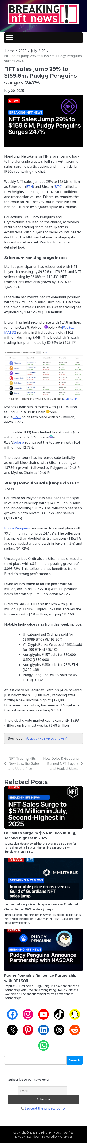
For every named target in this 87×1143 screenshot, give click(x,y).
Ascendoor (32, 1136)
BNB (17, 417)
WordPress (65, 1136)
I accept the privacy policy (45, 1108)
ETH (29, 186)
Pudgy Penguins (17, 528)
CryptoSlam (70, 399)
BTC (58, 186)
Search (74, 1060)
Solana (18, 442)
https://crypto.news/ (46, 739)
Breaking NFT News (48, 1132)
